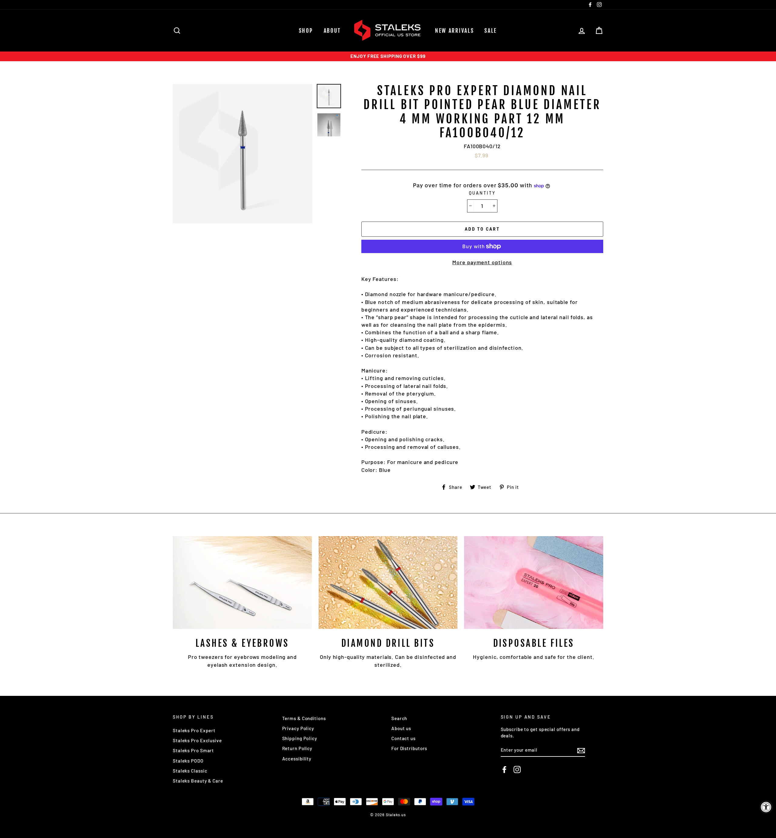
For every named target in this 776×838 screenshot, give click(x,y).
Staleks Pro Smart (193, 750)
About (332, 30)
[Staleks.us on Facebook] (504, 769)
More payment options (482, 262)
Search (399, 718)
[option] (388, 56)
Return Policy (297, 748)
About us (401, 728)
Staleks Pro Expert (194, 730)
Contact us (403, 738)
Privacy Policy (298, 728)
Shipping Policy (299, 738)
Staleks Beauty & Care (198, 780)
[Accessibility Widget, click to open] (766, 807)
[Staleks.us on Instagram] (517, 769)
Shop (306, 30)
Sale (490, 30)
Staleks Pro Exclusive (197, 740)
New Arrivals (454, 30)
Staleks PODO (188, 760)
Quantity (482, 192)
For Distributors (409, 748)
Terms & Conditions (304, 718)
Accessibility (297, 758)
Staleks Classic (190, 770)
